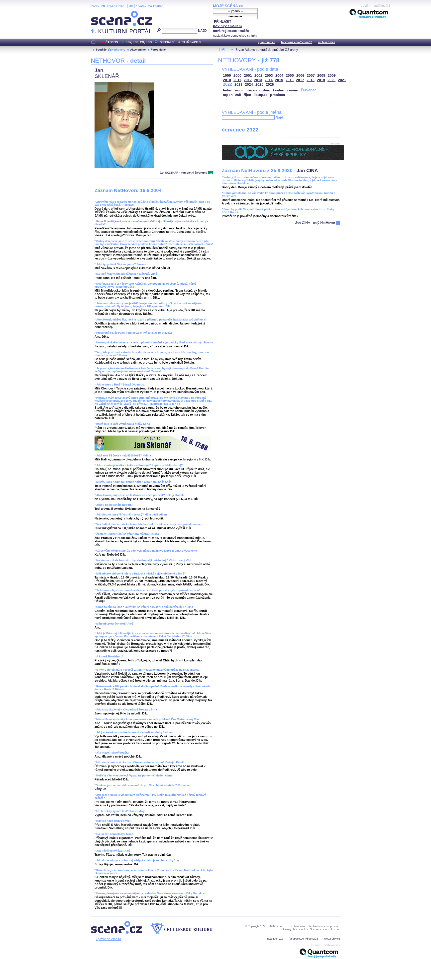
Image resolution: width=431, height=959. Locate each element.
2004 (279, 75)
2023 (238, 84)
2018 (311, 80)
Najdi (280, 117)
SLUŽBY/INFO (191, 42)
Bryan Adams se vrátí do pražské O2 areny (266, 50)
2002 (258, 75)
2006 (300, 75)
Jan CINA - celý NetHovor (315, 223)
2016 (290, 80)
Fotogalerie (158, 49)
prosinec (277, 95)
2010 (227, 80)
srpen (228, 95)
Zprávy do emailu (108, 939)
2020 (331, 80)
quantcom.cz (266, 42)
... (211, 172)
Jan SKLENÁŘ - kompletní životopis (183, 172)
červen (292, 90)
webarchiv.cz (326, 42)
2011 (237, 80)
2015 (279, 80)
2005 (290, 75)
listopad (261, 95)
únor (239, 90)
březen (251, 90)
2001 (248, 75)
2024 (249, 84)
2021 (342, 80)
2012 (248, 80)
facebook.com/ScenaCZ (296, 42)
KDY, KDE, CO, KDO (139, 42)
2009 (332, 75)
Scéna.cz (99, 13)
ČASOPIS (112, 42)
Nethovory (118, 49)
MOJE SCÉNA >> (228, 6)
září (238, 95)
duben (264, 90)
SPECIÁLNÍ (167, 42)
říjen (247, 95)
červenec (309, 90)
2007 (311, 75)
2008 (321, 75)
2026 (270, 84)
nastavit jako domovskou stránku (235, 35)
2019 (321, 80)
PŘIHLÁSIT (222, 21)
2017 (300, 80)
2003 (269, 75)
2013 (258, 80)
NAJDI (203, 31)
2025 (259, 84)
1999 (227, 75)
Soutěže (101, 49)
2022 (227, 84)
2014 (269, 80)
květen (278, 90)
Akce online (138, 49)
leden (227, 90)
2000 (237, 75)
